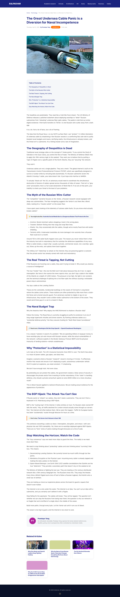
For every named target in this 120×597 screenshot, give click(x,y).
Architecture (70, 3)
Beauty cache (92, 3)
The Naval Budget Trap (35, 96)
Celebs (109, 3)
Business (101, 3)
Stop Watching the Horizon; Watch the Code (41, 106)
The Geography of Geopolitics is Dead (40, 87)
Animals (61, 3)
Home (28, 13)
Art (77, 3)
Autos (83, 3)
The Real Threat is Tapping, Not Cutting (40, 93)
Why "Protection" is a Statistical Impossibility (42, 100)
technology (55, 27)
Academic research (50, 3)
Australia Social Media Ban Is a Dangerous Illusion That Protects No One (66, 216)
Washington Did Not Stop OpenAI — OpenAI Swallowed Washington (59, 328)
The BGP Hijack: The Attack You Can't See (41, 103)
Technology (34, 13)
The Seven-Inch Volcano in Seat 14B (49, 418)
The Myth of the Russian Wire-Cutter (39, 90)
